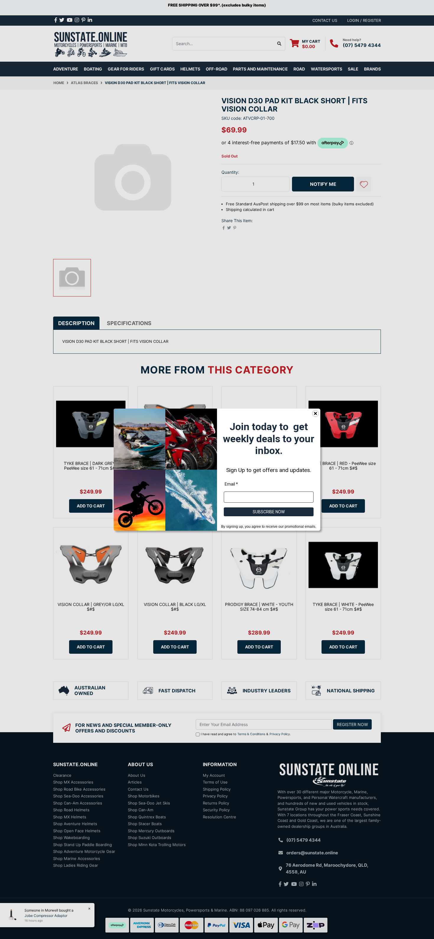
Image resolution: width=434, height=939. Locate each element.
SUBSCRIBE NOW (269, 511)
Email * (231, 483)
